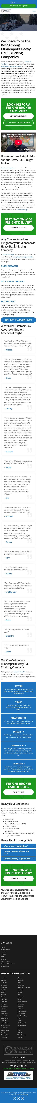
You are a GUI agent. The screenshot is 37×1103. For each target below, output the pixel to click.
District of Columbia (23, 987)
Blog (2, 957)
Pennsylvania (5, 1023)
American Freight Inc (8, 168)
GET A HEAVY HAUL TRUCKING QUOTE (18, 320)
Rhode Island (21, 1023)
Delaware (4, 987)
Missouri (20, 1006)
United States (5, 1030)
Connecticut (21, 985)
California (4, 983)
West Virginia (21, 1035)
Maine (19, 999)
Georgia (20, 990)
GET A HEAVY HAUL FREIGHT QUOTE (18, 123)
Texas (19, 1028)
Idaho (3, 992)
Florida (3, 990)
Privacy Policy (5, 961)
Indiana (3, 994)
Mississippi (4, 1006)
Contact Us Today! (18, 228)
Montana (4, 1009)
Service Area (5, 966)
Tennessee (4, 1028)
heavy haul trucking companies (11, 66)
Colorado (4, 985)
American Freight (22, 210)
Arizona (3, 980)
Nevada (3, 1011)
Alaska (19, 978)
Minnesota (20, 1004)
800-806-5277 (24, 2)
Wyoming (20, 1037)
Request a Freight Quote (19, 6)
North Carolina (22, 1016)
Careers (3, 954)
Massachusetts (22, 1002)
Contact (3, 959)
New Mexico (21, 1013)
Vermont (3, 1032)
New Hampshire (22, 1011)
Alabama (4, 978)
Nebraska (20, 1009)
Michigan (4, 1004)
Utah (19, 1030)
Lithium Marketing (22, 1094)
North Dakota (5, 1018)
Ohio (18, 1018)
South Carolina (5, 1025)
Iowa (19, 994)
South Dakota (21, 1025)
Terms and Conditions (8, 964)
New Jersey (4, 1013)
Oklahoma (4, 1020)
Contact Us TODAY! (18, 878)
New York (4, 1016)
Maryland (4, 1002)
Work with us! (18, 792)
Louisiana (4, 999)
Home (3, 947)
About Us (4, 952)
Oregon (19, 1020)
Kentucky (20, 997)
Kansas (3, 997)
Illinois (19, 992)
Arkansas (20, 980)
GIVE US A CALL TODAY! (18, 116)
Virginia (19, 1032)
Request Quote (5, 949)
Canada (19, 983)
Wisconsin (4, 1037)
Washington (4, 1035)
